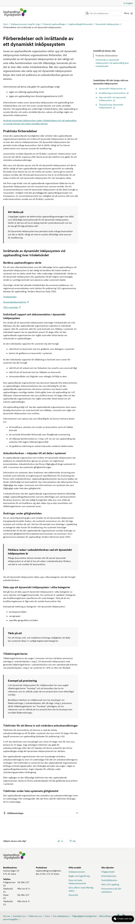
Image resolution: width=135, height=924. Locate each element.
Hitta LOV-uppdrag (110, 884)
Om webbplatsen (61, 916)
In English (128, 3)
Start (5, 24)
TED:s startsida (10, 307)
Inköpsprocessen (77, 871)
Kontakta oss (19, 916)
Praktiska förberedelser (107, 55)
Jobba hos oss (35, 916)
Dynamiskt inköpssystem (107, 24)
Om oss (6, 916)
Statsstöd (73, 895)
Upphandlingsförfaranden (81, 24)
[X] (118, 914)
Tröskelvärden (10, 296)
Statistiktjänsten (109, 880)
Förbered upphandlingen (54, 24)
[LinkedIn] (123, 914)
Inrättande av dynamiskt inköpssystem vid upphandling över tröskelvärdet (112, 62)
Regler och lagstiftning (79, 876)
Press (47, 916)
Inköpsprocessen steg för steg (25, 24)
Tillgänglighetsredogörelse (84, 916)
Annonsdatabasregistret (14, 302)
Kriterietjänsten (108, 876)
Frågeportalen (108, 871)
